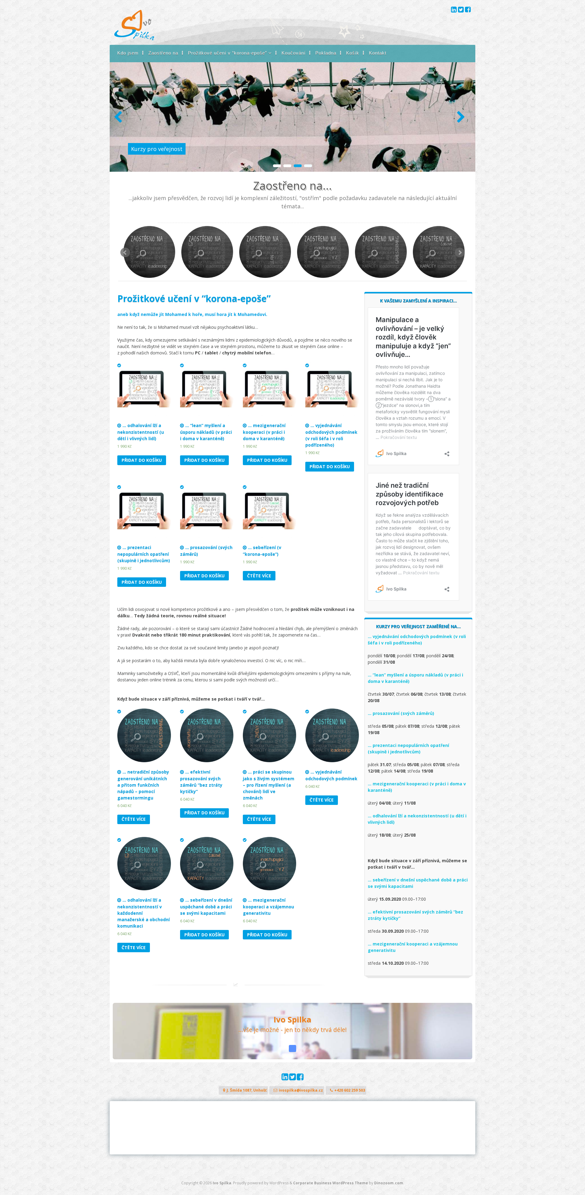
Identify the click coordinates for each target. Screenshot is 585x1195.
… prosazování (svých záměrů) (401, 713)
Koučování (294, 53)
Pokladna (325, 53)
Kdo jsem (128, 53)
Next (460, 252)
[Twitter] (461, 10)
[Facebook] (468, 10)
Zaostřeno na (163, 53)
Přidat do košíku (142, 460)
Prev (125, 252)
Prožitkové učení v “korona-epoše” (227, 53)
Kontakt (377, 53)
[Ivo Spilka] (134, 38)
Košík (352, 53)
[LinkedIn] (454, 10)
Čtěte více (259, 576)
